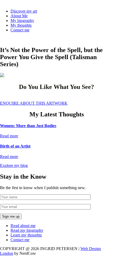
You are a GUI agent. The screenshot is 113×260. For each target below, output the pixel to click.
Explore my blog (14, 165)
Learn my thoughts (26, 235)
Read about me (23, 225)
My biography (22, 20)
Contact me (20, 30)
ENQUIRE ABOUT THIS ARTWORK (34, 103)
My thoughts (21, 25)
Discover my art (24, 11)
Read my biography (27, 230)
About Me (19, 16)
